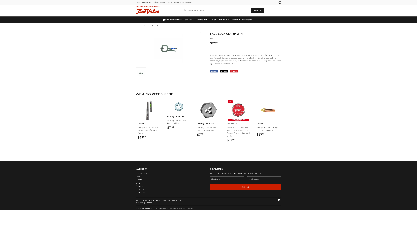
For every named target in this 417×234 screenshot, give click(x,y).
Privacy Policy (148, 200)
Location (236, 20)
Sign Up (245, 187)
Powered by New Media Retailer (182, 208)
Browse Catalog (173, 20)
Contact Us (247, 20)
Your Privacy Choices (144, 203)
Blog (214, 20)
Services (189, 20)
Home (138, 26)
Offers (138, 177)
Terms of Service (174, 200)
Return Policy (161, 200)
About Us (223, 20)
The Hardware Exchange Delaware (154, 208)
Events (139, 180)
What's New (202, 20)
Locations (140, 189)
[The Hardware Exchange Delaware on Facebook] (279, 201)
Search (259, 10)
